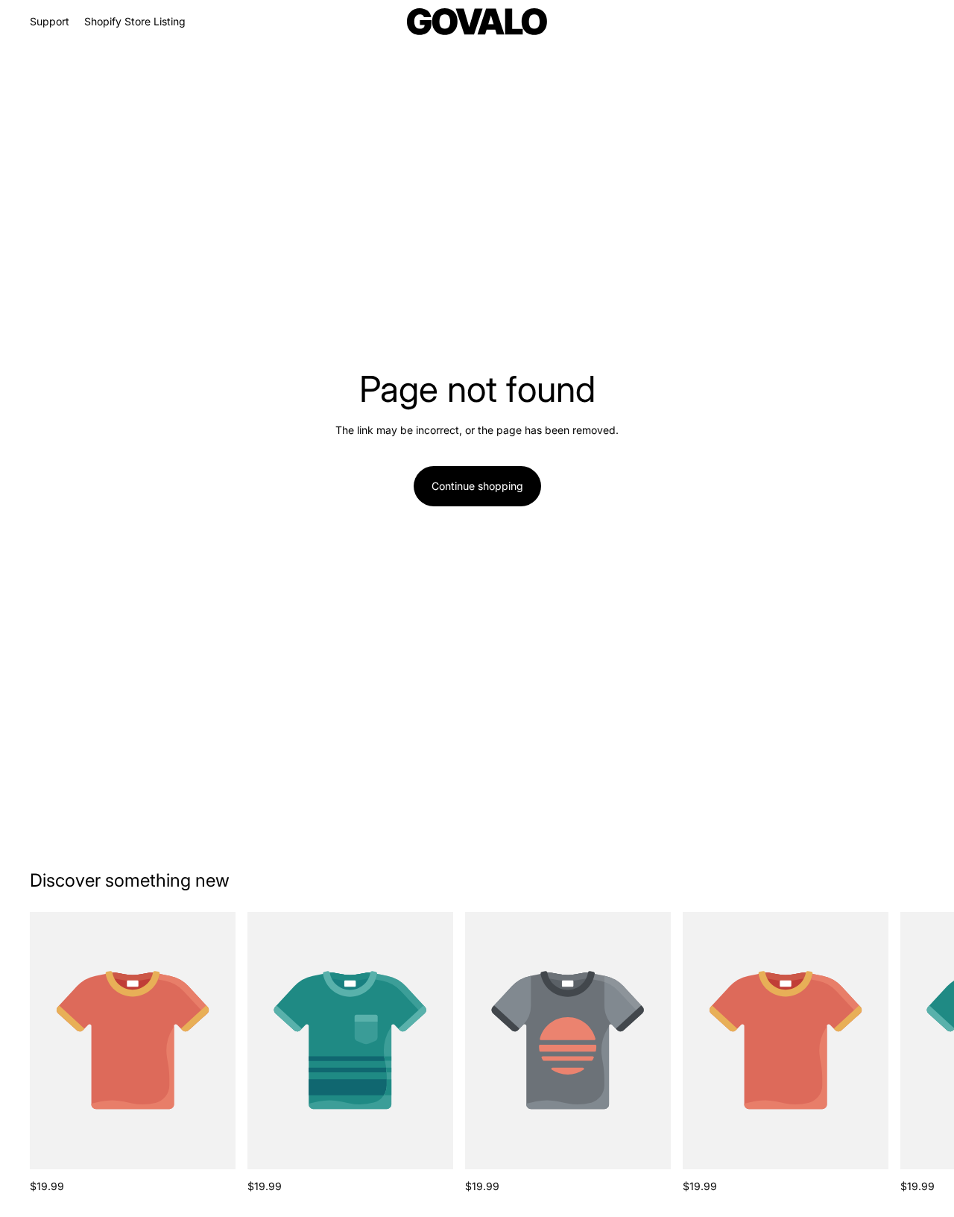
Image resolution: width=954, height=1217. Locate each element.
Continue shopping (477, 485)
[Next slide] (907, 1053)
